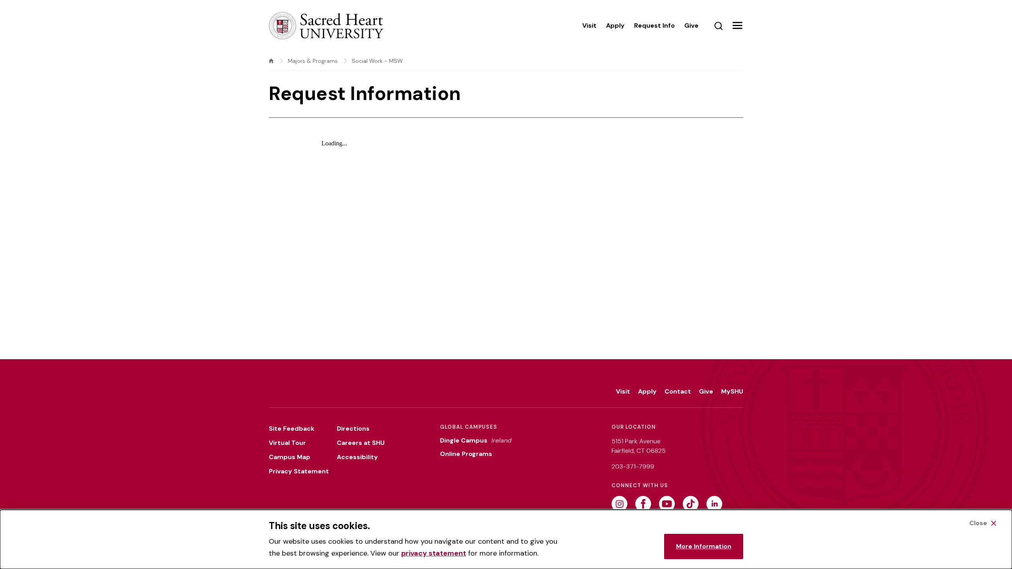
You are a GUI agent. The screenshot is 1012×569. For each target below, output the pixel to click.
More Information (703, 546)
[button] (737, 26)
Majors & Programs (313, 60)
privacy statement (433, 553)
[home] (271, 60)
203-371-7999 (633, 466)
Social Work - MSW (377, 60)
